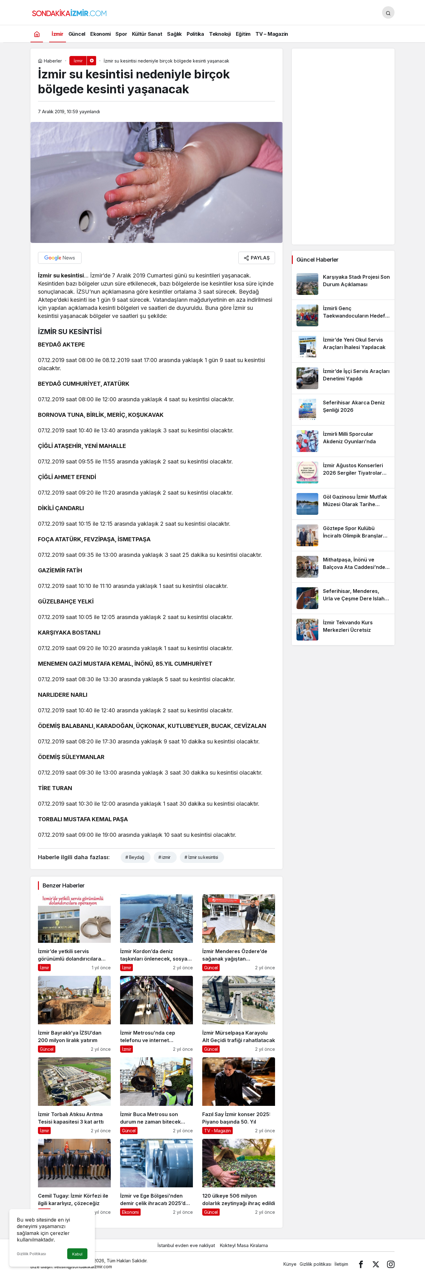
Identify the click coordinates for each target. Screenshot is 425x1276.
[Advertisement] (343, 146)
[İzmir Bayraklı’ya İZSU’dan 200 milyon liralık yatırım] (74, 1014)
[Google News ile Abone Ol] (60, 258)
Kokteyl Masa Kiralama (244, 1245)
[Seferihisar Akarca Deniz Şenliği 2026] (343, 409)
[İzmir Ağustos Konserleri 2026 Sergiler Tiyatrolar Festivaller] (343, 472)
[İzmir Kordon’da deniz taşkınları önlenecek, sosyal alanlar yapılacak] (156, 932)
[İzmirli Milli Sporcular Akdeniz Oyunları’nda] (343, 441)
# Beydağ (134, 857)
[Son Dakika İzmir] (69, 12)
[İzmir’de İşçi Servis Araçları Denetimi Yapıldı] (343, 378)
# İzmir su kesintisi (201, 857)
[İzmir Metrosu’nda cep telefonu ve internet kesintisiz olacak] (156, 1014)
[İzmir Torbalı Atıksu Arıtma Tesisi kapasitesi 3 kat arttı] (74, 1095)
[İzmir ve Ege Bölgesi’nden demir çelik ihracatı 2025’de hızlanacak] (156, 1177)
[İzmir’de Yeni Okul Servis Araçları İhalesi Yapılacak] (343, 346)
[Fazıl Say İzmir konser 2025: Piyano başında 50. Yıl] (238, 1095)
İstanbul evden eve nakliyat (186, 1245)
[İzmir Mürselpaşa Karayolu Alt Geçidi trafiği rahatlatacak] (238, 1014)
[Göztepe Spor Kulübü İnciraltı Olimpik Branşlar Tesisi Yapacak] (343, 535)
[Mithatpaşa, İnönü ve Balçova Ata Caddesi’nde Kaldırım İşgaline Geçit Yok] (343, 566)
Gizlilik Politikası (31, 1253)
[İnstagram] (391, 1264)
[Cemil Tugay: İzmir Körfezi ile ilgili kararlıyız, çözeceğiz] (74, 1177)
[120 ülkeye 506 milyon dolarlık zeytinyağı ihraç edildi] (238, 1177)
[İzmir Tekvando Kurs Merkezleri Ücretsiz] (343, 629)
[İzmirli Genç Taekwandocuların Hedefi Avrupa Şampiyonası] (343, 315)
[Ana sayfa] (37, 33)
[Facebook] (361, 1264)
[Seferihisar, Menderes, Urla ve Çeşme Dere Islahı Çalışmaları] (343, 598)
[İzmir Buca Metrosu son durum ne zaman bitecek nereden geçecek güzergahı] (156, 1095)
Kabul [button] (77, 1254)
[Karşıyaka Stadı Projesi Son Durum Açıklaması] (343, 284)
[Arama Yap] (388, 12)
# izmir (164, 857)
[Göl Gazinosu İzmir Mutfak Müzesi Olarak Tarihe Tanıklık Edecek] (343, 503)
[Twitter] (376, 1264)
